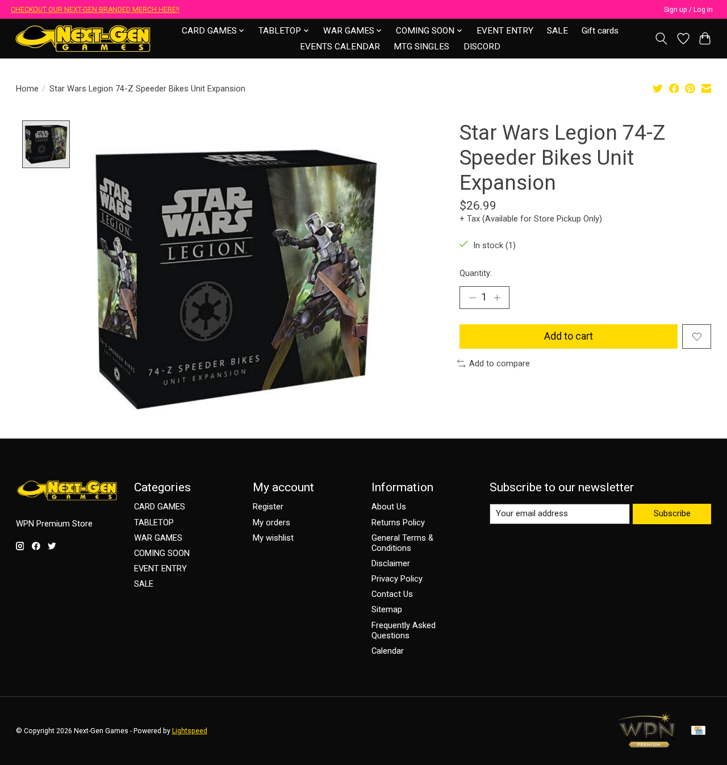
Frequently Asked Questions (403, 630)
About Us (388, 506)
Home (27, 88)
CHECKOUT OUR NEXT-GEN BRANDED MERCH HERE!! (95, 10)
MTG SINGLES (421, 46)
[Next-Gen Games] (83, 38)
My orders (271, 522)
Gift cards (600, 31)
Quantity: (475, 273)
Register (268, 506)
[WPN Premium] (647, 744)
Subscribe (672, 513)
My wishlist (273, 538)
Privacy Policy (397, 579)
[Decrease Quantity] (473, 298)
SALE (557, 31)
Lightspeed (189, 731)
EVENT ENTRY (505, 31)
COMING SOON (162, 553)
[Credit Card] (698, 731)
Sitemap (386, 609)
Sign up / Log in (688, 10)
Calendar (387, 651)
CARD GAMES (159, 506)
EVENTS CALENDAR (340, 46)
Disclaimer (390, 563)
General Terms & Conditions (402, 543)
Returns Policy (398, 522)
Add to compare (499, 363)
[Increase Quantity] (497, 298)
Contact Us (392, 594)
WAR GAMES (158, 538)
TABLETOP (154, 522)
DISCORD (481, 46)
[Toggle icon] (661, 38)
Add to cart (568, 336)
